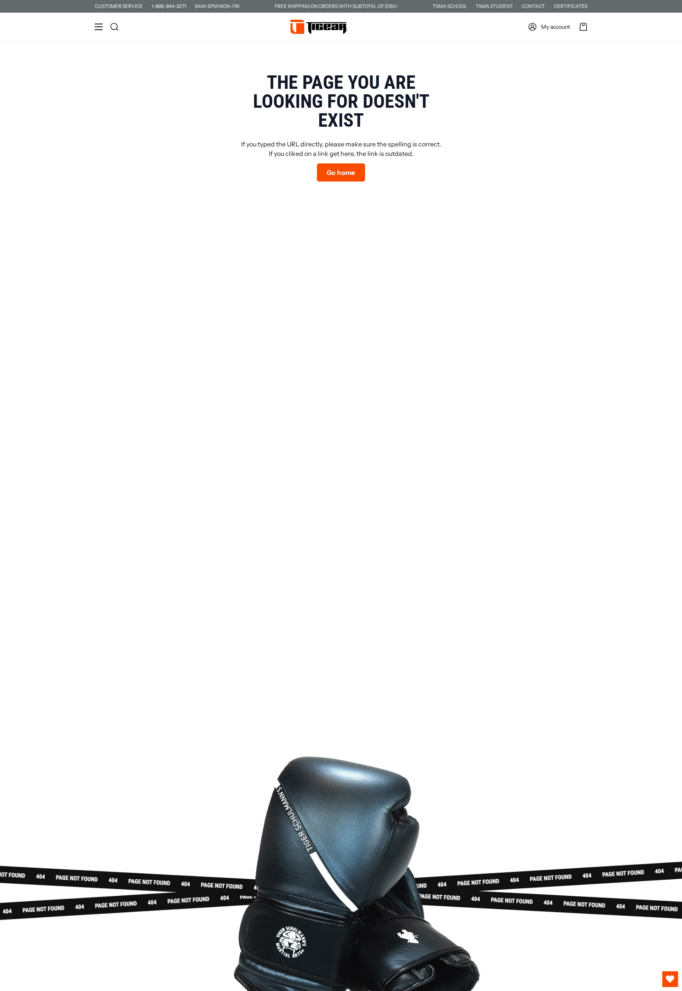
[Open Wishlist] (670, 979)
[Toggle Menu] (99, 27)
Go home (341, 172)
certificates (570, 6)
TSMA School (450, 6)
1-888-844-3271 (169, 6)
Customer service (119, 6)
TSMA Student (494, 6)
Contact (533, 6)
